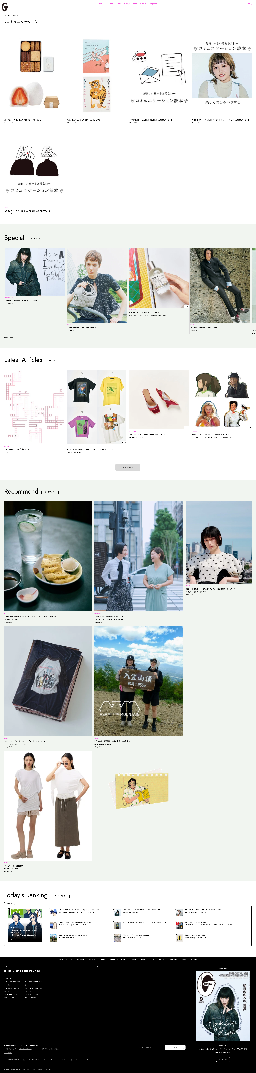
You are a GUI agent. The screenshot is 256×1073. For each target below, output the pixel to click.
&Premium (47, 1060)
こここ (82, 1060)
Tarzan (53, 1060)
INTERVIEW (123, 960)
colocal (58, 1060)
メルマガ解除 (8, 1053)
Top (5, 15)
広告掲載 (40, 1069)
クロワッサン (24, 1060)
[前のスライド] (6, 337)
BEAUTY (103, 960)
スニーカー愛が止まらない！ (12, 981)
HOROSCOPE (173, 960)
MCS (87, 1060)
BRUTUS (10, 1060)
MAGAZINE (194, 960)
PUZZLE (184, 960)
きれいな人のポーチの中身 (11, 988)
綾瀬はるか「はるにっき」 (11, 997)
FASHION (61, 960)
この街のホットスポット (31, 994)
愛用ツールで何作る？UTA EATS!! (34, 988)
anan (5, 1060)
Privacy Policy (48, 1069)
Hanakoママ (65, 1060)
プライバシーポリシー (25, 1049)
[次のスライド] (9, 337)
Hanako (40, 1060)
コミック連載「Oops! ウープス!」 (34, 981)
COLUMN (161, 960)
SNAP (70, 960)
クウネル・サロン (74, 1060)
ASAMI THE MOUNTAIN (11, 994)
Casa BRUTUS (33, 1060)
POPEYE (16, 1060)
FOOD (143, 960)
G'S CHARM (92, 960)
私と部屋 (6, 991)
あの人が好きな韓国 (30, 997)
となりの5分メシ (29, 985)
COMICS (152, 960)
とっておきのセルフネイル (11, 985)
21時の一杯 (28, 991)
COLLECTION (80, 960)
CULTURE (112, 960)
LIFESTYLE (134, 960)
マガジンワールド (31, 1069)
